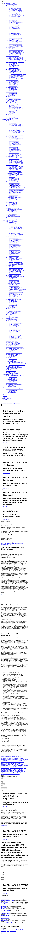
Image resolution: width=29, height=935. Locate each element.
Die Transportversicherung (14, 35)
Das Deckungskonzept (13, 88)
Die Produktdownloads (13, 68)
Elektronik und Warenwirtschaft (15, 51)
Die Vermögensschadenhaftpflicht (16, 22)
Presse (19, 543)
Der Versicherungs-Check (11, 20)
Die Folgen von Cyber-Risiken (15, 13)
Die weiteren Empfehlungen (12, 118)
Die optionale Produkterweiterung (13, 69)
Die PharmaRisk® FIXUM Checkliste (14, 299)
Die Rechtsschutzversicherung (15, 38)
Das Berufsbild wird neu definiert (16, 9)
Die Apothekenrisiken (10, 5)
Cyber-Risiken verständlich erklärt (16, 362)
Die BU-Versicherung (13, 30)
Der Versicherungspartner (11, 114)
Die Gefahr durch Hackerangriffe (16, 46)
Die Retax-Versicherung (14, 24)
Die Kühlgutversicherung (14, 27)
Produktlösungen (4, 931)
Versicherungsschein (13, 112)
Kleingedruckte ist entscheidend (15, 54)
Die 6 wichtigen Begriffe (11, 341)
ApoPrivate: (3, 907)
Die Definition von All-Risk (12, 47)
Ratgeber (16, 543)
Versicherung (11, 105)
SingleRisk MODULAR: (6, 915)
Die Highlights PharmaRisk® (12, 82)
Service (4, 397)
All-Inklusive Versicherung (9, 3)
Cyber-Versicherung (7, 318)
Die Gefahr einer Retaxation (15, 8)
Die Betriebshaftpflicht (13, 21)
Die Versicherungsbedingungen (12, 102)
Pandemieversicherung (8, 374)
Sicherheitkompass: (5, 902)
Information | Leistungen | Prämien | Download (11, 756)
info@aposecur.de (16, 403)
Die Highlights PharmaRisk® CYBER (14, 353)
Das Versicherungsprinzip (11, 4)
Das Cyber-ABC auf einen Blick (13, 343)
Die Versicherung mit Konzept (12, 56)
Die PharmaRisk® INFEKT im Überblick (15, 375)
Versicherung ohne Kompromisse (16, 57)
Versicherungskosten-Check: (7, 900)
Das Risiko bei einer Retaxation (15, 44)
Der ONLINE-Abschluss (14, 81)
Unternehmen (6, 394)
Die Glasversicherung (13, 32)
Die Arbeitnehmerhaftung (14, 42)
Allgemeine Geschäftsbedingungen (16, 108)
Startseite (2, 929)
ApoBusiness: (4, 906)
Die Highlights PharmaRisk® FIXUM (14, 294)
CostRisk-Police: (4, 920)
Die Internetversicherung (14, 36)
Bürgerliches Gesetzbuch (14, 106)
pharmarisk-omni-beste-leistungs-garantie (17, 60)
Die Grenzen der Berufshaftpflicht (16, 78)
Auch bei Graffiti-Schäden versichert (16, 52)
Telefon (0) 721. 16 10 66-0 (6, 403)
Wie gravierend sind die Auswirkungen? (17, 363)
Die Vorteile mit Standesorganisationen (14, 99)
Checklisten (22, 929)
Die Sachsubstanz (12, 83)
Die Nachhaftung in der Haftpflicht (16, 11)
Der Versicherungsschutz (11, 101)
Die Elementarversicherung (14, 29)
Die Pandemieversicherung (14, 183)
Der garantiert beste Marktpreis (12, 98)
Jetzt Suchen (3, 788)
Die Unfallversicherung (14, 39)
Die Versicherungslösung (11, 92)
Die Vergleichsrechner (10, 117)
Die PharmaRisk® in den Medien (13, 216)
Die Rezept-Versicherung (14, 26)
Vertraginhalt (11, 111)
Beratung (5, 396)
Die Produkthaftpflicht (13, 23)
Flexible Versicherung (8, 119)
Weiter (2, 777)
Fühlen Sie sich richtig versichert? (16, 59)
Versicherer (11, 113)
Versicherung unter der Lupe (15, 274)
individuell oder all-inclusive (15, 53)
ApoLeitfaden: (4, 903)
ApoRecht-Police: (5, 918)
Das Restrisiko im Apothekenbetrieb (16, 17)
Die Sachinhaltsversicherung (15, 28)
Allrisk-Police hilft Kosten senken (16, 50)
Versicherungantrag (13, 110)
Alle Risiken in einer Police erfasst (16, 48)
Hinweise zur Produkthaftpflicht (15, 41)
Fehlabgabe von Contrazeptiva (15, 10)
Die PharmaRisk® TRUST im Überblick (14, 389)
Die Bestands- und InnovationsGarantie (14, 58)
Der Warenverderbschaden (14, 14)
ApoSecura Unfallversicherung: (8, 922)
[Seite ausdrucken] (1, 932)
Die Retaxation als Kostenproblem (18, 74)
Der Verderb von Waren (16, 71)
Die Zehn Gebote (12, 7)
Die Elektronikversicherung (14, 33)
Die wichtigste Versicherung (12, 40)
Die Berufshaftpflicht (13, 84)
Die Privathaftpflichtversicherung (16, 76)
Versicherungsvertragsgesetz (15, 107)
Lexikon (18, 929)
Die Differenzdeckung (10, 95)
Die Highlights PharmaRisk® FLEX (14, 192)
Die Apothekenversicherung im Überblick (15, 62)
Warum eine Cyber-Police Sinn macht (17, 365)
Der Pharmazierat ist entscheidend (16, 18)
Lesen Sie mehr (6, 442)
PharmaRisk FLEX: (5, 913)
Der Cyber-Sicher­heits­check (12, 342)
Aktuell (12, 543)
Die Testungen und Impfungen (15, 45)
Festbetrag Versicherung (8, 220)
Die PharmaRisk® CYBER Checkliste (14, 354)
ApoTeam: (3, 908)
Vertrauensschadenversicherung (10, 387)
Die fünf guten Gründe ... (11, 96)
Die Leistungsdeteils (13, 390)
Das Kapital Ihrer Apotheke (14, 16)
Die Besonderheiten (13, 77)
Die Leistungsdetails (13, 63)
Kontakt (5, 399)
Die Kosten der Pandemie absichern (16, 15)
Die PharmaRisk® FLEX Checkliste (14, 197)
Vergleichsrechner (7, 398)
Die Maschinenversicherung (15, 34)
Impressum (7, 929)
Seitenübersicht (13, 929)
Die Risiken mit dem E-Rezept (12, 344)
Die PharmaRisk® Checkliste (12, 87)
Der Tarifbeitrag (12, 64)
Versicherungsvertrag (13, 104)
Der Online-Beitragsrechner (12, 80)
